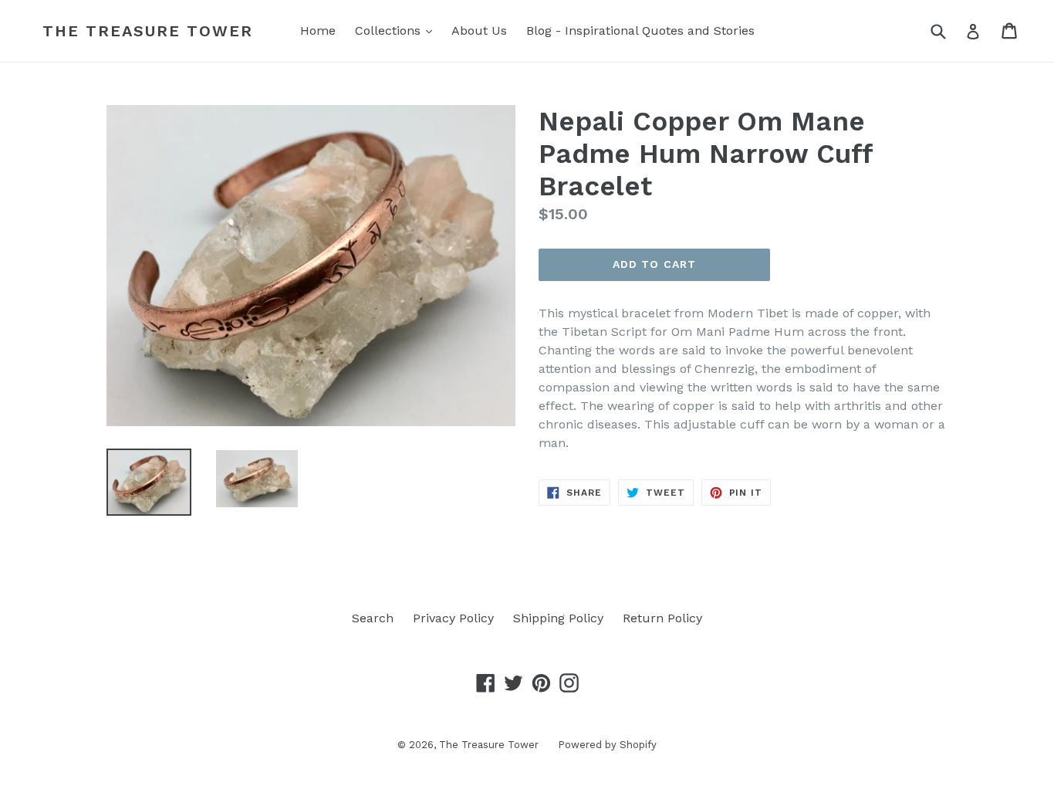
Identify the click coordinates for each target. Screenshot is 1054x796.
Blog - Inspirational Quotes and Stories (640, 30)
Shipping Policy (558, 618)
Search (373, 618)
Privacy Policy (453, 618)
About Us (479, 30)
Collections (397, 30)
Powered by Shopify (607, 744)
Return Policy (662, 618)
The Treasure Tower (147, 31)
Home (318, 30)
